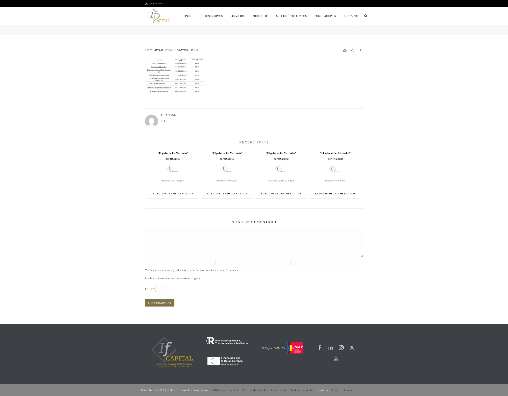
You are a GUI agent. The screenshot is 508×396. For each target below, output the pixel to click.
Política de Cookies (255, 390)
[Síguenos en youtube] (336, 359)
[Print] (344, 50)
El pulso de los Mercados (173, 193)
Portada (333, 31)
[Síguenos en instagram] (341, 348)
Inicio (189, 15)
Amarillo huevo (342, 390)
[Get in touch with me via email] (163, 121)
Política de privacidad (225, 390)
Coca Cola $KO (351, 31)
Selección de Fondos (291, 15)
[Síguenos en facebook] (320, 348)
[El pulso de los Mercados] (173, 169)
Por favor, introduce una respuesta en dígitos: (173, 278)
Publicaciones (325, 15)
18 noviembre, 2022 (184, 49)
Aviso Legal (278, 390)
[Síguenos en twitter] (352, 348)
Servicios (237, 15)
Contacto (351, 15)
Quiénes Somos (212, 15)
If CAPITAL (157, 49)
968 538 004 (157, 3)
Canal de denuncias (301, 390)
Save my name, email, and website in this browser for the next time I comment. (194, 270)
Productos (260, 15)
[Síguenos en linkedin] (330, 348)
